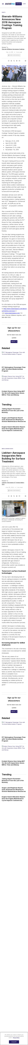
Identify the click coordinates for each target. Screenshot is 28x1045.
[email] (19, 61)
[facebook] (8, 61)
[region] (14, 1038)
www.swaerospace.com (12, 313)
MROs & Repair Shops (7, 448)
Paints (3, 12)
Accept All (14, 1041)
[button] (3, 4)
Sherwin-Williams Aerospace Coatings (13, 49)
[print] (25, 61)
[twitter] (14, 61)
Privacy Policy (16, 1037)
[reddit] (16, 61)
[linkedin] (11, 61)
